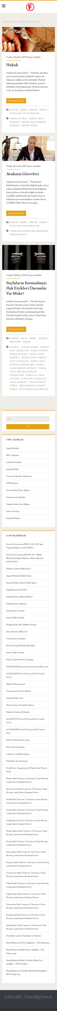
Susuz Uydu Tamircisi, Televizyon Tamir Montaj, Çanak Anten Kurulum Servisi (27, 843)
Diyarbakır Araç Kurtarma (17, 761)
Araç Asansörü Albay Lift (16, 632)
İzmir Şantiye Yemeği (15, 611)
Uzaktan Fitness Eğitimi (16, 604)
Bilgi (24, 338)
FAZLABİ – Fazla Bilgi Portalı (28, 997)
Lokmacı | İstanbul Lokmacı (18, 754)
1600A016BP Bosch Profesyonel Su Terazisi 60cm (25, 675)
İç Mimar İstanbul (13, 462)
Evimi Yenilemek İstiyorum (18, 740)
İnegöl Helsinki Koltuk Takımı (19, 576)
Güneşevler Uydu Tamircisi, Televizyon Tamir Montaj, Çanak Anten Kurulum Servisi (25, 906)
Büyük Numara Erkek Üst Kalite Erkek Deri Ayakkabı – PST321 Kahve (24, 962)
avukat (14, 347)
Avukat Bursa (29, 347)
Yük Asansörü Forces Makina (18, 691)
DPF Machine (12, 483)
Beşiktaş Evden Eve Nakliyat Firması (21, 625)
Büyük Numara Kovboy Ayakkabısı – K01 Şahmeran (27, 943)
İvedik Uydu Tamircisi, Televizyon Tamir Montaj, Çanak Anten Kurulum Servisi (27, 801)
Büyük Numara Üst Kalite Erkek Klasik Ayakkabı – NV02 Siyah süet (27, 973)
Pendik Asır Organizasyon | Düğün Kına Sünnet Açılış (26, 770)
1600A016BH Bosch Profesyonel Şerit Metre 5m (27, 667)
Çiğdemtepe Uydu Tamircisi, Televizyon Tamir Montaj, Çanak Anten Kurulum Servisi (26, 896)
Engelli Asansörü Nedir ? (16, 590)
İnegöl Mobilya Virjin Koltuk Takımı (21, 583)
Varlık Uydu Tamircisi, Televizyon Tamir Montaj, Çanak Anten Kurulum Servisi (26, 822)
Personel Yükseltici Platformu (19, 476)
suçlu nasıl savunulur (33, 389)
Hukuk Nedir (30, 125)
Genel (24, 110)
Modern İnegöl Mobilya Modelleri (20, 645)
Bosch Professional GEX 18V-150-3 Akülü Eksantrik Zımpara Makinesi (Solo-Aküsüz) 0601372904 (24, 558)
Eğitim (14, 110)
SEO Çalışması (12, 455)
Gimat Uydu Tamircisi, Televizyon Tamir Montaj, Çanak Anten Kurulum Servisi (27, 812)
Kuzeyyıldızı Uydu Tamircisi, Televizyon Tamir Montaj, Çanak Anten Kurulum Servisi (26, 854)
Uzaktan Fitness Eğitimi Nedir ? (19, 597)
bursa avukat (18, 118)
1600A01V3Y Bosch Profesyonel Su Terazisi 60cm (25, 721)
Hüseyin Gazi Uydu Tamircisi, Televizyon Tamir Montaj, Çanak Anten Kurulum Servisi (26, 791)
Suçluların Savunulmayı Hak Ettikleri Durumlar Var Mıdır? (28, 257)
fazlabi (36, 57)
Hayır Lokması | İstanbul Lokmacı (20, 705)
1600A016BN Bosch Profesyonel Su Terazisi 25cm (25, 731)
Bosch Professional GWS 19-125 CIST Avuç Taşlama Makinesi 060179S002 (24, 546)
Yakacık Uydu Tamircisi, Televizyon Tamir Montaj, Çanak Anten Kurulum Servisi (27, 885)
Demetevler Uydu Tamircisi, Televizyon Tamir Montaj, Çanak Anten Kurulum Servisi (26, 875)
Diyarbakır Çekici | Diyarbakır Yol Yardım (23, 936)
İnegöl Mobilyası (13, 518)
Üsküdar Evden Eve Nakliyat (18, 504)
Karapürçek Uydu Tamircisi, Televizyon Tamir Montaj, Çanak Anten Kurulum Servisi (25, 917)
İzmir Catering (12, 511)
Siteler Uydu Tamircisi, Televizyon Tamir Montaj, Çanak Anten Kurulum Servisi (27, 780)
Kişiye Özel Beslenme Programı (20, 659)
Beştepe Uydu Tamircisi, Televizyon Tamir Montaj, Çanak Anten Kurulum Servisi (27, 864)
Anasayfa (9, 21)
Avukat (14, 338)
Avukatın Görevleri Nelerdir (29, 231)
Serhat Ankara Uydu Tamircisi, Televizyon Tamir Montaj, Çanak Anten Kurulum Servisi (26, 833)
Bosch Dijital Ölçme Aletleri (18, 490)
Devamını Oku (17, 100)
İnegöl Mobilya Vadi (14, 698)
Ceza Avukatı (18, 382)
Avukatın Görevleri (28, 148)
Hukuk (28, 39)
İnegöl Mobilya (12, 448)
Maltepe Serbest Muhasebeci (18, 569)
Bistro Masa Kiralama (15, 747)
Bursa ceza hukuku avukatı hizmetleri (28, 371)
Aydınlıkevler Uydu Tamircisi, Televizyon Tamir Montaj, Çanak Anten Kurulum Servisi (26, 927)
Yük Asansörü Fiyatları (15, 497)
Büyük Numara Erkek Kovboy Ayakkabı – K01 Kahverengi (25, 951)
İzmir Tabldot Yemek (15, 618)
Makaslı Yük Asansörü (15, 684)
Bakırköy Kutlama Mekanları (18, 712)
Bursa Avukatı (19, 354)
